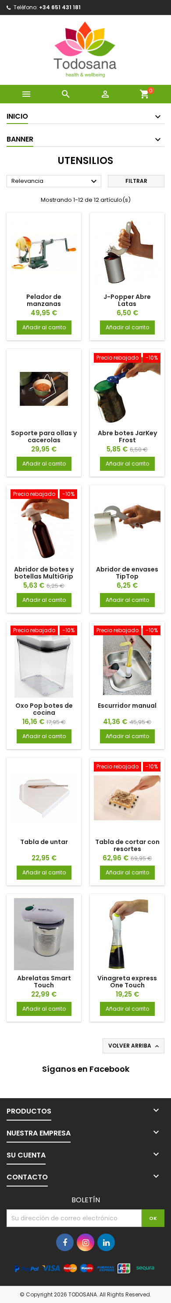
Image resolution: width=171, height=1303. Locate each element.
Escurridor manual (127, 705)
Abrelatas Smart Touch (44, 982)
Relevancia (55, 181)
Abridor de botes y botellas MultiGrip (44, 573)
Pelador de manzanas (43, 300)
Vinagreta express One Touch (127, 982)
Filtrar (136, 181)
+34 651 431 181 (60, 7)
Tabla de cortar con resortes (127, 845)
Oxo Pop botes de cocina (44, 709)
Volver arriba (134, 1046)
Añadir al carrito (44, 327)
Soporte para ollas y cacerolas (44, 436)
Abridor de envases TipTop (127, 573)
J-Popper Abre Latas (127, 300)
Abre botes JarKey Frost (127, 436)
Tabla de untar (44, 841)
